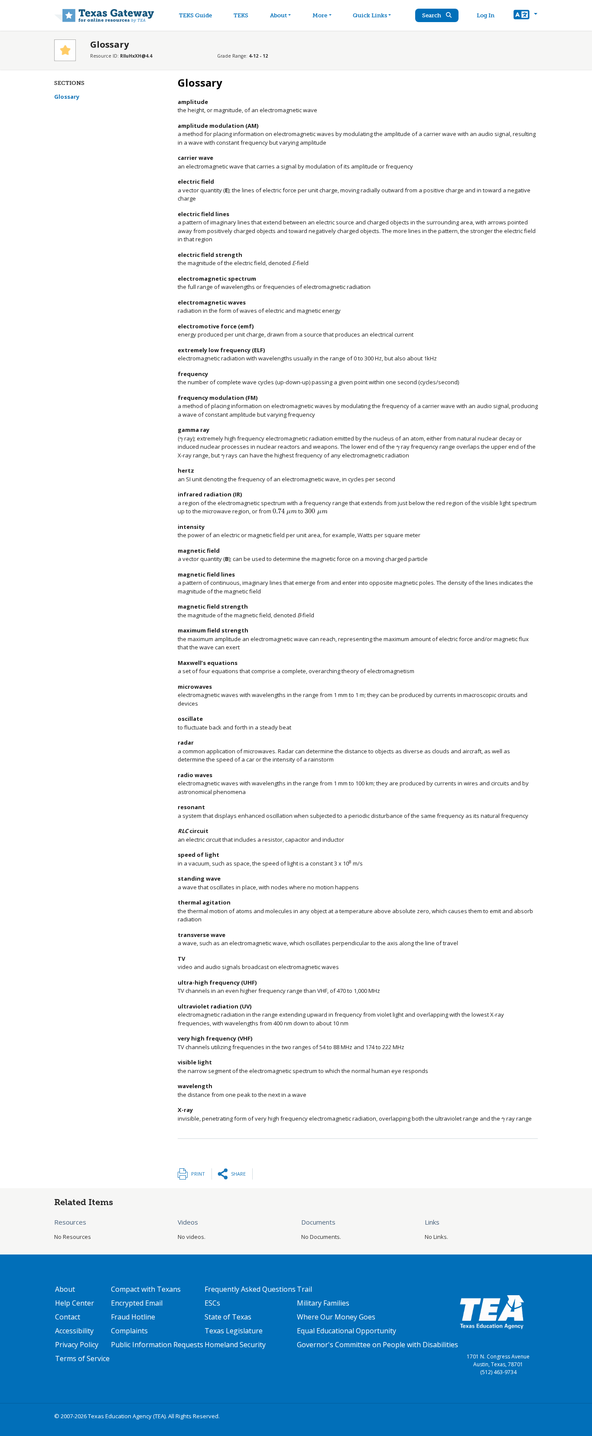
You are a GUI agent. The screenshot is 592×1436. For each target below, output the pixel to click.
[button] (525, 16)
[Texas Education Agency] (491, 1311)
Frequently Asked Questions (250, 1289)
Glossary (66, 96)
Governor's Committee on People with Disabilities (377, 1344)
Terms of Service (82, 1358)
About (278, 15)
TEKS (241, 15)
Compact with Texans (146, 1289)
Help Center (74, 1303)
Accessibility (74, 1331)
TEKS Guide (195, 15)
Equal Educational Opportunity (346, 1331)
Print (198, 1173)
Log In (485, 15)
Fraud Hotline (133, 1317)
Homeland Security (235, 1344)
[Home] (104, 15)
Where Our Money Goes (336, 1317)
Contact (67, 1317)
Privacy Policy (76, 1344)
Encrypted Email (137, 1303)
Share (238, 1173)
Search (432, 15)
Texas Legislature (234, 1331)
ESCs (212, 1303)
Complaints (129, 1331)
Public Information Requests (157, 1344)
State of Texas (228, 1317)
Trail (304, 1289)
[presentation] (181, 438)
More (319, 15)
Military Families (323, 1303)
